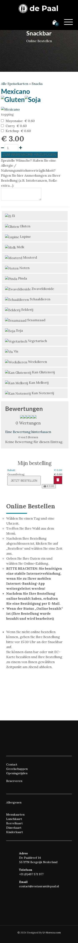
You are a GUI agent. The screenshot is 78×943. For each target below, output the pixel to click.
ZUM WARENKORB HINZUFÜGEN (29, 154)
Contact (11, 764)
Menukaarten (15, 814)
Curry (10, 126)
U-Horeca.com (52, 932)
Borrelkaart (14, 823)
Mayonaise (14, 121)
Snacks (37, 84)
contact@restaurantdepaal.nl (39, 886)
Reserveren (14, 781)
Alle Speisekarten (14, 84)
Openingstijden (16, 773)
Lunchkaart (14, 819)
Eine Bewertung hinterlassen (28, 432)
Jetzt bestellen (24, 480)
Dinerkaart (13, 828)
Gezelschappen (17, 769)
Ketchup (12, 131)
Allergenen (13, 802)
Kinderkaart (14, 832)
